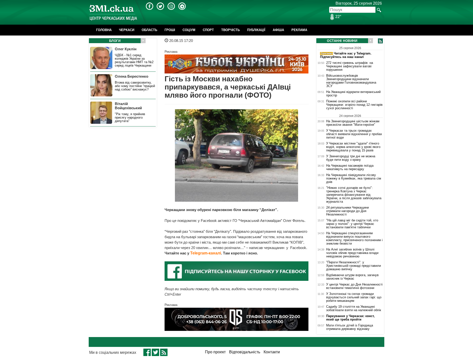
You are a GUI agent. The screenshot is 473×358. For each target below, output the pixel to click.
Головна (104, 30)
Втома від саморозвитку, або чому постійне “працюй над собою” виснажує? (135, 86)
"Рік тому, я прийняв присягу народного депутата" (130, 117)
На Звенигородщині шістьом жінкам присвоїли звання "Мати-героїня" (352, 122)
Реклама (299, 30)
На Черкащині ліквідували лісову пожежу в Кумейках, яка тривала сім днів (353, 178)
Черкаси (126, 30)
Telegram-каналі (205, 253)
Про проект (215, 352)
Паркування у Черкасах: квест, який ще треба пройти (350, 317)
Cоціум (189, 30)
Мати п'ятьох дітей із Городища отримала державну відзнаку (349, 327)
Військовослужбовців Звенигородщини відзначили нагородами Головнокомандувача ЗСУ (351, 81)
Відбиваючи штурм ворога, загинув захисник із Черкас (352, 276)
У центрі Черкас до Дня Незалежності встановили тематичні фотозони (354, 286)
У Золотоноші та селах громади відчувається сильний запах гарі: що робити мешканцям (353, 297)
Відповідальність (244, 352)
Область (149, 30)
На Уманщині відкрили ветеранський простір (353, 93)
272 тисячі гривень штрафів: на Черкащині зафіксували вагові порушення (349, 66)
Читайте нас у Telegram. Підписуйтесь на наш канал (346, 55)
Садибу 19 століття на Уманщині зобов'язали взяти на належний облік (353, 308)
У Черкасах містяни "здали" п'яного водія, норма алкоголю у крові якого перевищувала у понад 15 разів (353, 147)
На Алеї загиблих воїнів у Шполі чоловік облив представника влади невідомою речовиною (352, 253)
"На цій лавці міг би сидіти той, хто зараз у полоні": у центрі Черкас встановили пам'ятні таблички (352, 224)
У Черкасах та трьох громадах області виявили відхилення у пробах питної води (354, 134)
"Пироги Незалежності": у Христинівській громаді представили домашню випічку (353, 266)
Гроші (170, 30)
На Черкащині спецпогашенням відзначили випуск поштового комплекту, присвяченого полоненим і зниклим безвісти (354, 238)
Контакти (272, 352)
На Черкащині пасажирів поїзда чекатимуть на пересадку (349, 167)
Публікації (256, 30)
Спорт (208, 30)
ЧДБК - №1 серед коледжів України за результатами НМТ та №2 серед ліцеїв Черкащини (134, 60)
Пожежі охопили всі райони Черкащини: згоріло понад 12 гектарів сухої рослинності (354, 105)
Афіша (278, 30)
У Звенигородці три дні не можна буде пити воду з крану (350, 158)
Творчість (230, 30)
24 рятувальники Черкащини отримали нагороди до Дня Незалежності (347, 211)
